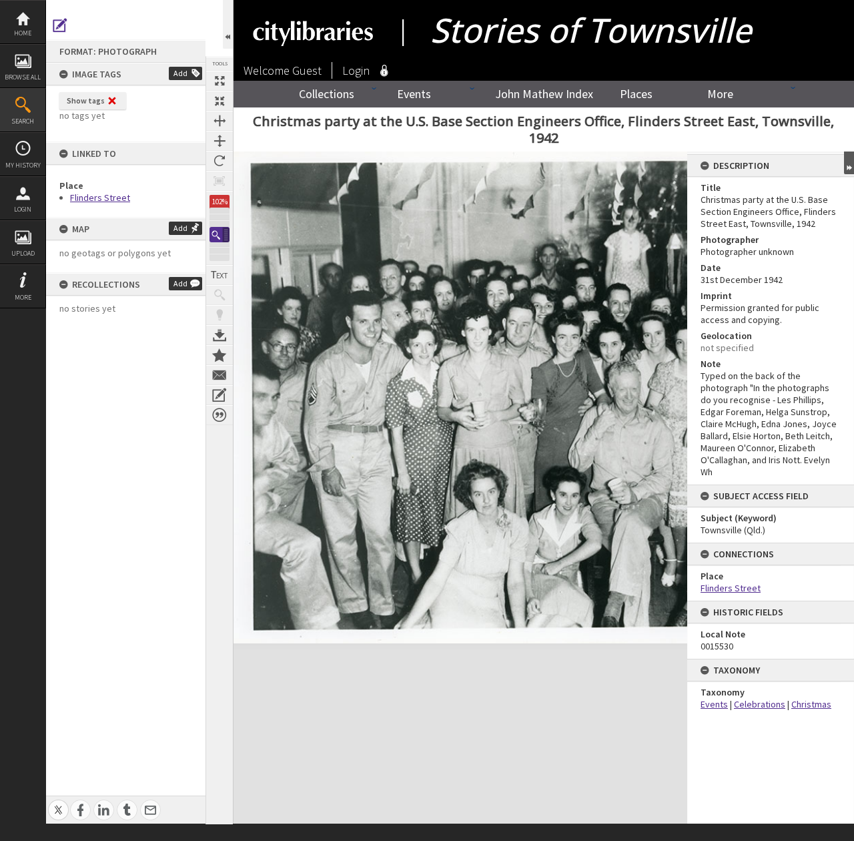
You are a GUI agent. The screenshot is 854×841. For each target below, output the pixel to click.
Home (22, 33)
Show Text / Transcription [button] (219, 275)
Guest (307, 70)
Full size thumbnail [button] (219, 81)
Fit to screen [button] (219, 101)
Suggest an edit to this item (60, 25)
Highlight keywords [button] (219, 315)
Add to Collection (219, 355)
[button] (219, 234)
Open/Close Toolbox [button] (228, 24)
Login (22, 209)
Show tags (86, 100)
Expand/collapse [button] (849, 163)
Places (636, 93)
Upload (23, 253)
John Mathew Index (544, 93)
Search (22, 121)
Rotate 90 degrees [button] (219, 161)
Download (219, 335)
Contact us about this (219, 375)
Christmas (811, 704)
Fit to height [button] (219, 141)
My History (23, 165)
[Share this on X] (58, 802)
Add (180, 73)
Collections (326, 93)
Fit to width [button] (219, 121)
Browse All (23, 77)
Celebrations (759, 704)
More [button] (23, 297)
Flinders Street (100, 198)
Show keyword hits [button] (219, 295)
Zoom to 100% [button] (219, 181)
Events (414, 93)
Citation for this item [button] (219, 415)
